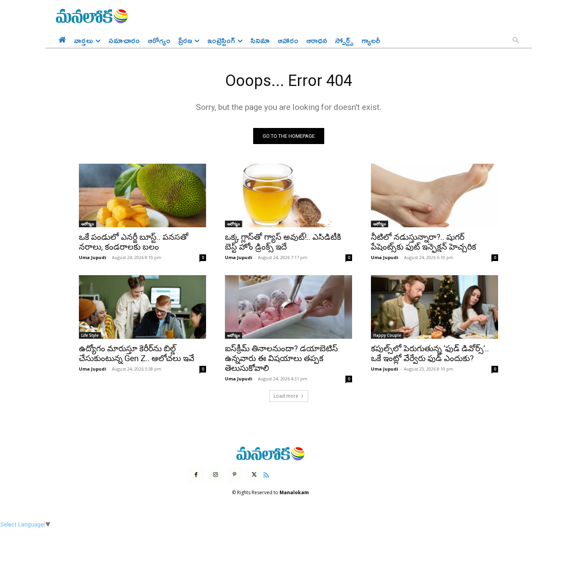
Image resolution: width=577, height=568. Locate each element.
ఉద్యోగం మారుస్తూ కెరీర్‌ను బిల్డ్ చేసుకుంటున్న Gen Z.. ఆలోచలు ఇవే (136, 353)
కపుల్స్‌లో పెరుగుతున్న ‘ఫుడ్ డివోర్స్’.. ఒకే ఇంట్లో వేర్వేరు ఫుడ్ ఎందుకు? (430, 353)
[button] (515, 40)
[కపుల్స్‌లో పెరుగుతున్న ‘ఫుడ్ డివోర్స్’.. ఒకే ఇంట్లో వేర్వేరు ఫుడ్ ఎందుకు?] (434, 307)
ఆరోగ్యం (87, 223)
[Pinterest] (234, 474)
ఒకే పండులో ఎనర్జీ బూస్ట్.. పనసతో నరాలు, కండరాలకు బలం (133, 242)
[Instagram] (215, 474)
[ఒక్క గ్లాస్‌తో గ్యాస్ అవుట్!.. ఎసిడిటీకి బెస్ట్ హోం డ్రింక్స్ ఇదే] (288, 195)
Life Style (90, 335)
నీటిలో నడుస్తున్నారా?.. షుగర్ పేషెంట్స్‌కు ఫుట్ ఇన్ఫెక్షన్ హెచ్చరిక (423, 242)
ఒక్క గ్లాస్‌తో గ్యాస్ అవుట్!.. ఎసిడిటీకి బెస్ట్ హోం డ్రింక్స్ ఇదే (283, 242)
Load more (286, 396)
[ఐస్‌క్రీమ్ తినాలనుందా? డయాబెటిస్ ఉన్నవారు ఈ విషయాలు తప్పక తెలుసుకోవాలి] (288, 307)
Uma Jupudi (92, 257)
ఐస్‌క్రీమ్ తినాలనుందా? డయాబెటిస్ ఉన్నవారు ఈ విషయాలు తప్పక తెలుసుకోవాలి (281, 358)
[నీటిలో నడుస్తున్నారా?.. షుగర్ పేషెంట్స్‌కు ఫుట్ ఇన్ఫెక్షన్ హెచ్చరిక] (434, 195)
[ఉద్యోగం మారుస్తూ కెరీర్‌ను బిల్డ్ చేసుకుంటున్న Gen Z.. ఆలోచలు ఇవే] (142, 307)
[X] (254, 474)
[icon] (266, 474)
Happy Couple (387, 335)
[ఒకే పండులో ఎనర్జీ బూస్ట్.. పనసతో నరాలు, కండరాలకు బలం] (142, 195)
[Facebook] (196, 474)
